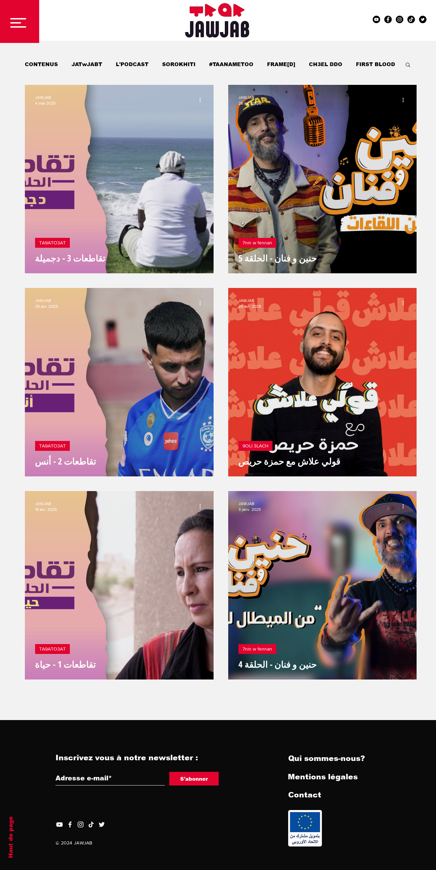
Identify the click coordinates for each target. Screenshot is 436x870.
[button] (18, 23)
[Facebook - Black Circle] (388, 19)
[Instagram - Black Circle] (399, 19)
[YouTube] (59, 824)
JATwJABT (87, 64)
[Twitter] (102, 824)
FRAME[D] (281, 64)
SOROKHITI (179, 64)
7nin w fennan (257, 242)
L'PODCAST (132, 64)
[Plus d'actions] (202, 100)
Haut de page (10, 837)
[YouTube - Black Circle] (376, 19)
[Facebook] (70, 824)
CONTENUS (41, 64)
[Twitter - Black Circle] (422, 19)
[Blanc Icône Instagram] (80, 824)
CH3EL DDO (325, 64)
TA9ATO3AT (52, 242)
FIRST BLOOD (375, 64)
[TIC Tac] (411, 19)
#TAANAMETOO (231, 64)
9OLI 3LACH (255, 445)
